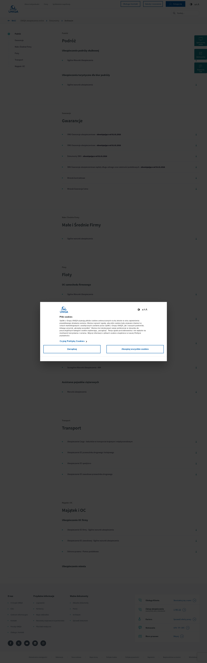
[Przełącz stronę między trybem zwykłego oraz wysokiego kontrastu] (139, 310)
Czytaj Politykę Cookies (72, 341)
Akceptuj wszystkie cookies (135, 349)
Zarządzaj (72, 349)
